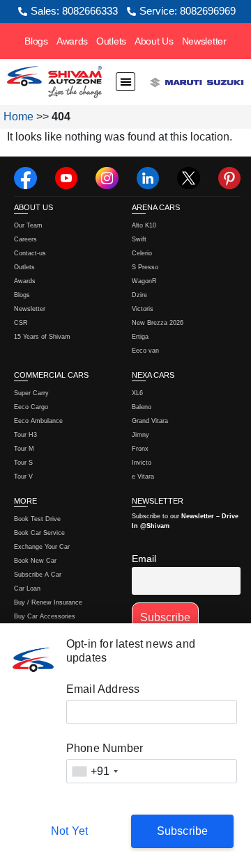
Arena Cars (156, 207)
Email (144, 558)
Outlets (111, 41)
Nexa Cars (153, 375)
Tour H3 (25, 434)
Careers (25, 239)
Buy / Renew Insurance (48, 602)
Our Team (28, 225)
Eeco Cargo (31, 406)
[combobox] (95, 771)
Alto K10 (144, 225)
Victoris (142, 308)
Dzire (139, 294)
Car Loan (27, 588)
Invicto (141, 462)
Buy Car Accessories (44, 616)
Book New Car (35, 560)
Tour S (23, 462)
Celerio (142, 253)
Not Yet (69, 831)
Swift (139, 239)
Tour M (24, 448)
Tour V (23, 476)
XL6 (137, 393)
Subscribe (182, 831)
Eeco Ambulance (38, 420)
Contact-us (30, 253)
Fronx (140, 448)
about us (33, 207)
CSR (21, 322)
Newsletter (204, 41)
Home (18, 116)
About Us (154, 41)
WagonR (144, 281)
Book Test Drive (37, 518)
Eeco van (145, 350)
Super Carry (31, 393)
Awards (72, 41)
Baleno (141, 406)
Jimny (140, 434)
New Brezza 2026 (157, 322)
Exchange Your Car (42, 546)
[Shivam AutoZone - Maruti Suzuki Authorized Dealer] (54, 82)
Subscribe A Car (37, 574)
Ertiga (140, 336)
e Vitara (143, 476)
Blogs (36, 41)
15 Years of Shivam (42, 336)
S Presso (145, 267)
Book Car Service (39, 532)
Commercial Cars (51, 375)
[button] (125, 82)
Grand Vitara (150, 420)
